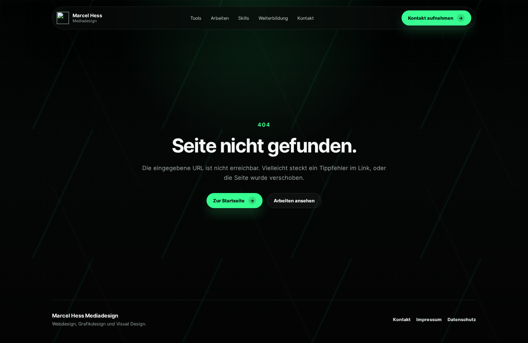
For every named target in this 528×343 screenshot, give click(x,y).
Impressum (429, 319)
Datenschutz (462, 319)
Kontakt (305, 18)
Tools (196, 18)
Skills (243, 18)
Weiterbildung (273, 18)
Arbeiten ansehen (294, 200)
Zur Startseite (233, 200)
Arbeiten (220, 18)
